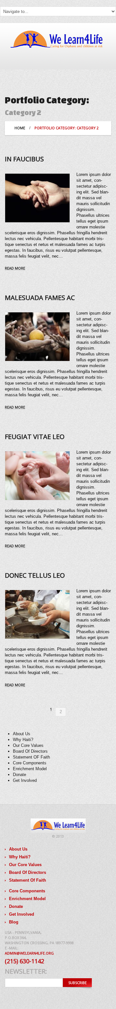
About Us (21, 733)
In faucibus (24, 159)
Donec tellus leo (35, 575)
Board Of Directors (30, 751)
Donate (19, 774)
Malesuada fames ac (40, 297)
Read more (15, 268)
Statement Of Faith (27, 880)
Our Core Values (28, 745)
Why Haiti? (23, 739)
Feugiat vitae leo (34, 436)
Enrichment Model (30, 768)
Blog (13, 922)
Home (20, 127)
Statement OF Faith (31, 757)
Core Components (29, 762)
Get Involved (25, 780)
